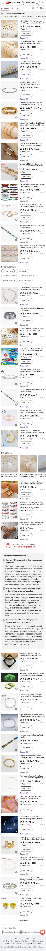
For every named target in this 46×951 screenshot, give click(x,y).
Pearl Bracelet (8, 280)
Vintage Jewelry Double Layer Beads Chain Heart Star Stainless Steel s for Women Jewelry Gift (32, 42)
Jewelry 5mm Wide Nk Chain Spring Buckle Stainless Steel (32, 756)
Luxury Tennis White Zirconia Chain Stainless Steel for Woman (30, 83)
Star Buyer (25, 941)
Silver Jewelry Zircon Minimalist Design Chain (31, 817)
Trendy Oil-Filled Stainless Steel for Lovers (30, 797)
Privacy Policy (29, 944)
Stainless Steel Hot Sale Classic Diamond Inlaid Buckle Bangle (31, 144)
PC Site (33, 941)
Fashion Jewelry (26, 16)
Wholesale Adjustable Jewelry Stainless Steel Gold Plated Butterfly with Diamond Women (32, 432)
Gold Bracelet (22, 271)
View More (22, 920)
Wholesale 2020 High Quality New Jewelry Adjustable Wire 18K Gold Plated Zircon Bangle (32, 165)
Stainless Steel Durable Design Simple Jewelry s (31, 695)
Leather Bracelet (26, 276)
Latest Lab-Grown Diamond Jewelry (32, 226)
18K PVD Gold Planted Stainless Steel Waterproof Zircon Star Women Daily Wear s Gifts (32, 22)
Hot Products (15, 938)
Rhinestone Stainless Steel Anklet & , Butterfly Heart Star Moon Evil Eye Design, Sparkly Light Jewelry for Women (32, 858)
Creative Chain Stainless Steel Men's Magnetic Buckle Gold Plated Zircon (31, 103)
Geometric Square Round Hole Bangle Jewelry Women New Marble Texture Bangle (32, 654)
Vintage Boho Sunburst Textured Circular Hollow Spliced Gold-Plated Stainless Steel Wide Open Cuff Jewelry (32, 838)
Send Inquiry (25, 33)
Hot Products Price (28, 938)
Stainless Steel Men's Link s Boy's (32, 309)
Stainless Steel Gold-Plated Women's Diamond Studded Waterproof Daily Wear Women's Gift (32, 124)
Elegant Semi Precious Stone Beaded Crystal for (32, 185)
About (7, 944)
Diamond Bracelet (9, 276)
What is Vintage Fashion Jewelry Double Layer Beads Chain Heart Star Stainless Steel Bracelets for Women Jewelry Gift (28, 475)
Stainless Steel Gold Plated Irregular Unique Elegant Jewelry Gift (32, 523)
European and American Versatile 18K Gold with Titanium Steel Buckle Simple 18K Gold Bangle (31, 483)
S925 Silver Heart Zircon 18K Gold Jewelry (31, 206)
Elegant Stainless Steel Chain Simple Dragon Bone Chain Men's (31, 63)
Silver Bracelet (8, 271)
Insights (40, 941)
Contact (38, 944)
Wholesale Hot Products (11, 941)
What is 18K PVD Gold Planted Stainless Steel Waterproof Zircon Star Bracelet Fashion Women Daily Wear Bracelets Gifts (9, 475)
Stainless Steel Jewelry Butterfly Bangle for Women (32, 411)
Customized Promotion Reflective (30, 899)
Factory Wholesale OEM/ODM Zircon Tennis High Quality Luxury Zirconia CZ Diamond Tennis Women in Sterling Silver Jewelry (32, 370)
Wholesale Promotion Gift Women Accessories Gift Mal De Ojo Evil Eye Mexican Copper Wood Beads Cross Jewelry (32, 503)
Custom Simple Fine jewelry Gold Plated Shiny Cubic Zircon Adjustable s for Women (32, 288)
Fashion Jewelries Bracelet (31, 932)
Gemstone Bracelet (24, 280)
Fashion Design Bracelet (11, 932)
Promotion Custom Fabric (31, 736)
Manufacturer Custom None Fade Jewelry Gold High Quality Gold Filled (31, 777)
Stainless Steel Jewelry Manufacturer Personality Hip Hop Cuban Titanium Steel (32, 247)
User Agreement (16, 944)
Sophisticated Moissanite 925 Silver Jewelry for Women (32, 715)
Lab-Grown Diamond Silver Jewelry (32, 391)
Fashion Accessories (10, 16)
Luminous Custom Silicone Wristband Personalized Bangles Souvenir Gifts (32, 675)
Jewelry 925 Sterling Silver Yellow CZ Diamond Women (31, 879)
